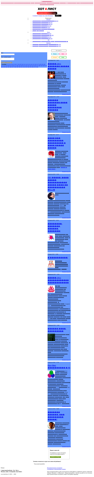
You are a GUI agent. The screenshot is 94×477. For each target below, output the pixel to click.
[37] (37, 65)
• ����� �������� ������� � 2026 (46, 44)
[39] (42, 65)
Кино (48, 32)
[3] (10, 64)
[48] (15, 67)
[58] (37, 67)
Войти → (58, 15)
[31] (24, 65)
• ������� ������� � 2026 (43, 35)
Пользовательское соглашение (54, 467)
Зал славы (45, 15)
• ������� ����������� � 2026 (45, 21)
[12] (27, 64)
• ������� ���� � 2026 (41, 27)
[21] (2, 65)
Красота (48, 43)
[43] (4, 67)
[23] (6, 65)
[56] (33, 67)
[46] (11, 67)
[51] (22, 67)
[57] (35, 67)
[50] (19, 67)
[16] (35, 64)
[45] (8, 67)
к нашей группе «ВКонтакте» (52, 464)
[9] (20, 64)
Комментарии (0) (66, 94)
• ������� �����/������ (43, 29)
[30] (22, 65)
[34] (31, 65)
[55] (31, 67)
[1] (7, 64)
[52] (24, 67)
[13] (29, 64)
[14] (31, 64)
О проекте (35, 15)
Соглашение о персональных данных (56, 469)
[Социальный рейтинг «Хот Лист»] (47, 10)
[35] (33, 65)
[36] (35, 65)
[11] (24, 64)
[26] (13, 65)
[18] (40, 64)
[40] (44, 65)
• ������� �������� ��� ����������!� (50, 41)
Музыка (48, 19)
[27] (15, 65)
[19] (42, 64)
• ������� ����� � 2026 (41, 26)
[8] (19, 64)
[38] (39, 65)
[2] (9, 64)
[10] (22, 64)
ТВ (48, 40)
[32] (26, 65)
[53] (26, 67)
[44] (6, 67)
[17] (38, 64)
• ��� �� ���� (38, 30)
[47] (13, 67)
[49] (17, 67)
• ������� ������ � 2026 (42, 22)
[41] (46, 65)
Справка (40, 15)
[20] (44, 64)
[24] (8, 65)
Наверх (2, 467)
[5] (14, 64)
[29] (19, 65)
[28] (17, 65)
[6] (15, 64)
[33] (28, 65)
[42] (2, 67)
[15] (33, 64)
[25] (11, 65)
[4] (12, 64)
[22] (4, 65)
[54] (28, 67)
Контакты (50, 15)
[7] (17, 64)
